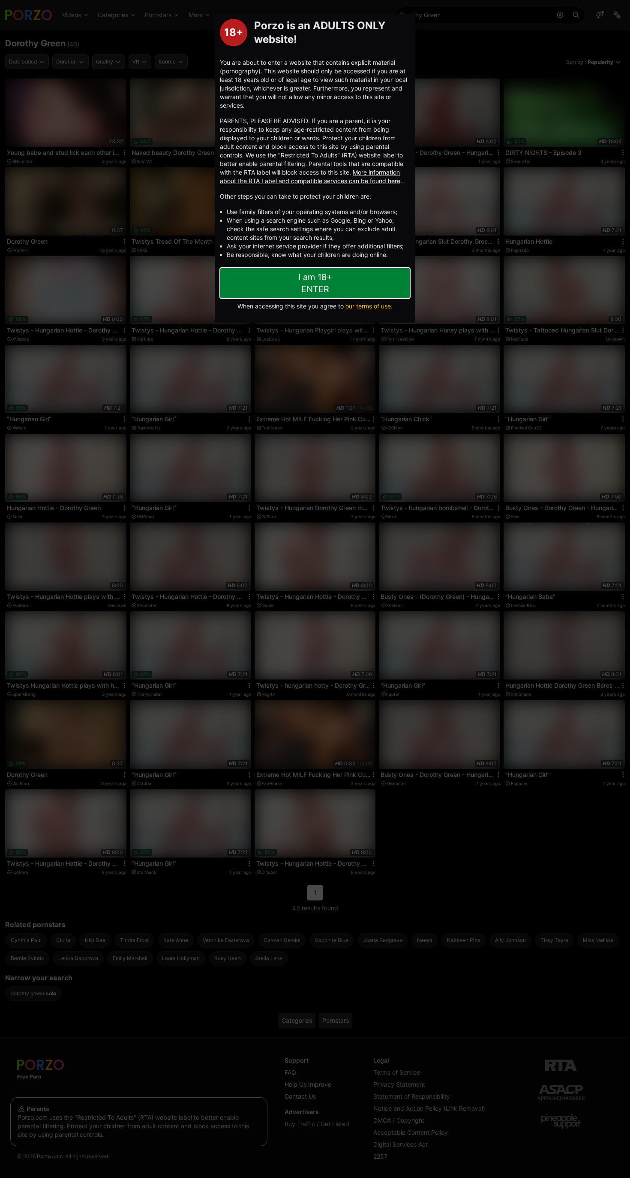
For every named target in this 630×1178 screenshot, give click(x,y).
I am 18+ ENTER (315, 283)
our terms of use (368, 306)
